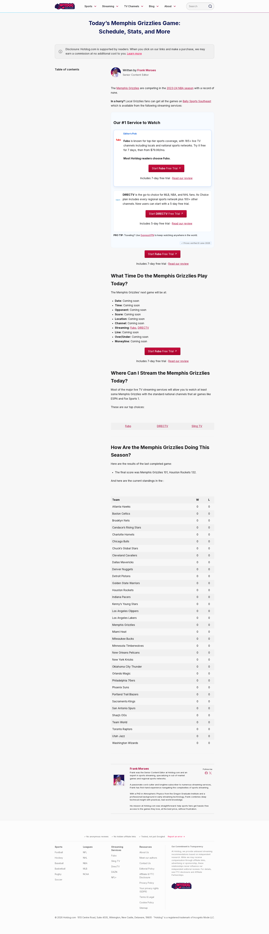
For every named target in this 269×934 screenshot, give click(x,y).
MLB (85, 868)
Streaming (108, 6)
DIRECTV (143, 327)
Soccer (58, 879)
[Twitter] (210, 773)
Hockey (59, 857)
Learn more (134, 53)
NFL (85, 852)
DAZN (114, 872)
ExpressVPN (147, 235)
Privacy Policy (146, 882)
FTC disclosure (183, 872)
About (168, 6)
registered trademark (179, 917)
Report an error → (176, 836)
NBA (85, 863)
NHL (85, 857)
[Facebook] (206, 773)
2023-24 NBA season (180, 88)
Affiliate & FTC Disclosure (146, 876)
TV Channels (131, 6)
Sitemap (143, 908)
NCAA (86, 874)
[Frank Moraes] (120, 780)
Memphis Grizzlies (127, 88)
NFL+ (113, 877)
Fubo (133, 327)
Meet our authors (148, 857)
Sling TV (197, 426)
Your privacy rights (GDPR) (149, 890)
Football (59, 852)
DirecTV (115, 866)
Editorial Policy (146, 868)
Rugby (58, 874)
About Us (144, 852)
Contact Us (145, 863)
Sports (88, 6)
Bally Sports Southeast (197, 101)
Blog (151, 6)
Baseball (59, 863)
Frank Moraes (146, 70)
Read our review (182, 178)
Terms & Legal (146, 897)
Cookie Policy (146, 902)
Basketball (60, 868)
